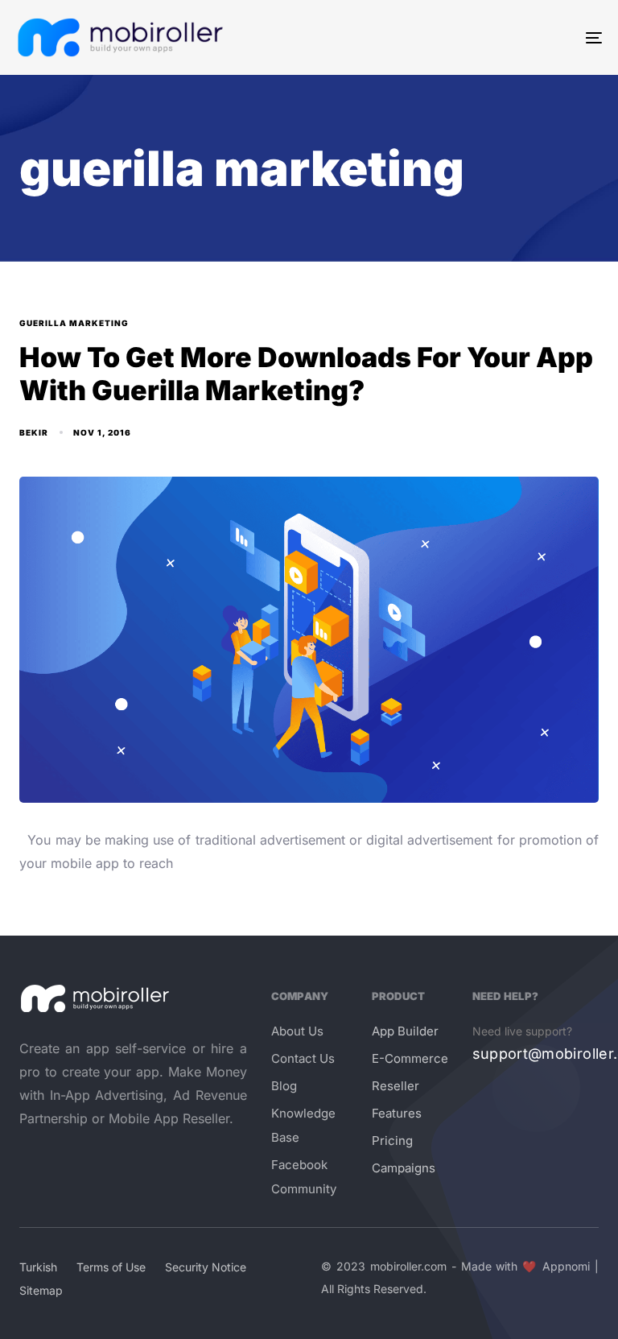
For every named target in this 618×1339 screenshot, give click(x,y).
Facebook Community (303, 1176)
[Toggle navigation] (504, 37)
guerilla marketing (74, 323)
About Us (297, 1031)
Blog (284, 1085)
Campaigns (403, 1168)
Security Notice (205, 1267)
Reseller (395, 1085)
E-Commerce (410, 1058)
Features (397, 1113)
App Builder (405, 1031)
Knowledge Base (303, 1125)
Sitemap (41, 1290)
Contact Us (303, 1058)
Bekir (33, 432)
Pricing (392, 1140)
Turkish (38, 1267)
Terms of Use (111, 1267)
